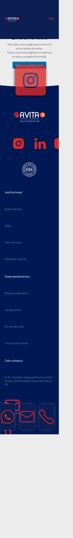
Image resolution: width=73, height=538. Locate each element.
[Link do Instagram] (18, 143)
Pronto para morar (17, 343)
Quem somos (13, 209)
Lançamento (13, 310)
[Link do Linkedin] (40, 143)
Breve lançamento (16, 293)
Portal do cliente (15, 259)
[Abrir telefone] (46, 417)
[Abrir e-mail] (27, 417)
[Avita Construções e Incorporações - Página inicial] (12, 19)
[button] (50, 19)
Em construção (14, 326)
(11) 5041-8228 (35, 435)
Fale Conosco (13, 242)
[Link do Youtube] (62, 143)
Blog (8, 225)
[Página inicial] (29, 123)
